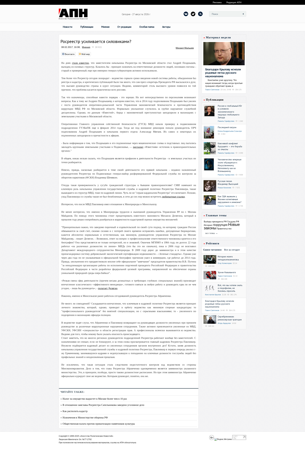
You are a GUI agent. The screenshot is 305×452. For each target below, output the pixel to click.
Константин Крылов (213, 295)
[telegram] (193, 13)
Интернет (208, 225)
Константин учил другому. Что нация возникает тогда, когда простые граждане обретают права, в (224, 83)
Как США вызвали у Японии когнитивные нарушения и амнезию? (229, 199)
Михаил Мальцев (185, 48)
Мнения (105, 26)
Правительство (224, 228)
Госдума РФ (233, 221)
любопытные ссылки (173, 196)
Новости (67, 26)
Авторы (166, 26)
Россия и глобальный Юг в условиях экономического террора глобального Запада (230, 111)
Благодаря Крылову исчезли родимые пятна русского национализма (223, 72)
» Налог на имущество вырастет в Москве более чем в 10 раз (94, 398)
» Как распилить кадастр (74, 411)
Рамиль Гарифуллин (226, 121)
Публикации (86, 26)
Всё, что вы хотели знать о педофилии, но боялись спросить (230, 288)
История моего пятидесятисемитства (228, 258)
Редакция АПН (233, 2)
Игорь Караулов (224, 323)
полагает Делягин (107, 288)
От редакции (124, 26)
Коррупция (220, 224)
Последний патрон (227, 127)
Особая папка (146, 26)
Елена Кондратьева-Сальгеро (230, 131)
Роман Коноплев (224, 188)
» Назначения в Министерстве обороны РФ (84, 417)
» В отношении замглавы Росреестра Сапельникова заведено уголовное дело (102, 404)
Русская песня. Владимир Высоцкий (228, 182)
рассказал (138, 147)
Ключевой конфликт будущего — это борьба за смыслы (230, 146)
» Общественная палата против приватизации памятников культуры (98, 423)
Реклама (217, 2)
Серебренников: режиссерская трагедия (230, 318)
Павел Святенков (212, 90)
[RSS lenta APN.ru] (200, 13)
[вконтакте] (186, 13)
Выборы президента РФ (215, 221)
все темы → (211, 233)
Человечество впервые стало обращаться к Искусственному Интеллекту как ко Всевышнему (229, 165)
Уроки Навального (227, 272)
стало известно (80, 63)
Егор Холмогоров (225, 263)
